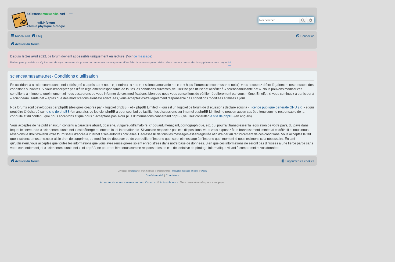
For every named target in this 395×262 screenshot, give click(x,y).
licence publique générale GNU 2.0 (276, 107)
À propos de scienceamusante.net (121, 182)
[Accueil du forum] (39, 19)
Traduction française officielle (185, 171)
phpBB (134, 171)
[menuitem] (36, 36)
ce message (142, 56)
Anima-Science (169, 182)
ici (229, 62)
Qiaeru (204, 171)
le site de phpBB (58, 112)
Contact (150, 182)
